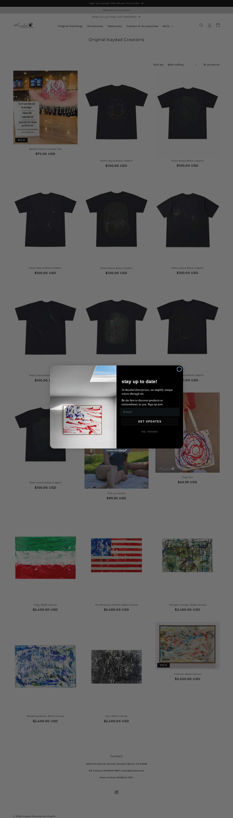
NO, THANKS (150, 432)
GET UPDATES (150, 421)
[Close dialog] (179, 369)
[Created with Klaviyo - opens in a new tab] (116, 450)
